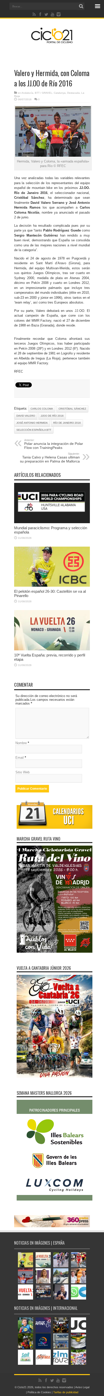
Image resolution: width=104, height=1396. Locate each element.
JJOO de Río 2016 (52, 415)
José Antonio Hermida (32, 422)
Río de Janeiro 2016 (67, 422)
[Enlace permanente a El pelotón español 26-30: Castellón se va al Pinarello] (52, 585)
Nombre (21, 743)
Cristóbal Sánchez (72, 408)
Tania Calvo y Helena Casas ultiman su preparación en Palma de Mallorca (50, 457)
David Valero (25, 415)
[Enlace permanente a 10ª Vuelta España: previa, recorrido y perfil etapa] (52, 649)
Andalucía (27, 92)
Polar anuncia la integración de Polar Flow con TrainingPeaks (53, 444)
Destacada (73, 92)
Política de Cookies (39, 1392)
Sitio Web (22, 772)
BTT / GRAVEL (43, 92)
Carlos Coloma (42, 408)
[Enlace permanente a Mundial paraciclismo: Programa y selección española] (52, 522)
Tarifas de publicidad (65, 1392)
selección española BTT (33, 429)
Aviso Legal (82, 1387)
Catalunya (60, 92)
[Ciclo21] (52, 41)
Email (19, 757)
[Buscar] (81, 6)
